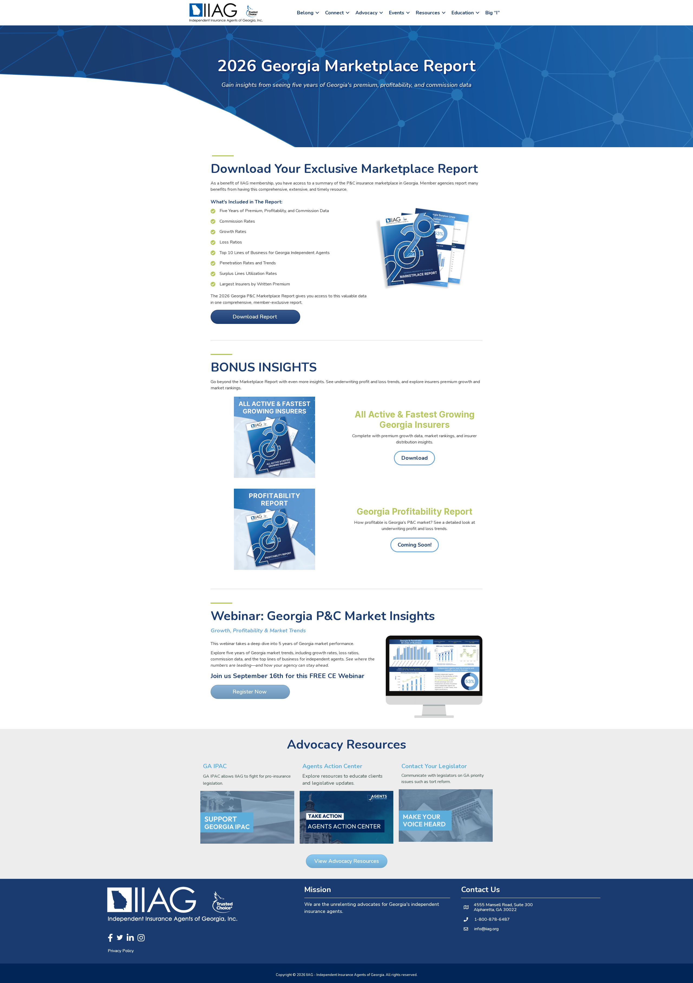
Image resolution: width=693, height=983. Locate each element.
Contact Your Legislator (434, 766)
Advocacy (366, 12)
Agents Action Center (332, 766)
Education (463, 12)
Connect (334, 12)
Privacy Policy (121, 951)
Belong (305, 12)
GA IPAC (215, 766)
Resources (428, 12)
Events (396, 12)
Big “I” (492, 12)
